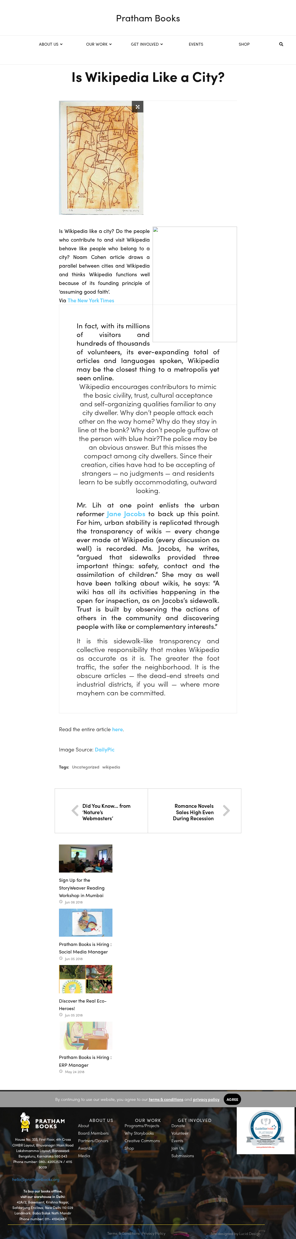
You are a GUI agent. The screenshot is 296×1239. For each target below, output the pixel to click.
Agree (232, 1099)
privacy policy (206, 1099)
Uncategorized (85, 767)
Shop (129, 1148)
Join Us (177, 1148)
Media (84, 1155)
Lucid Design (249, 1233)
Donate (178, 1125)
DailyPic (104, 749)
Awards (85, 1148)
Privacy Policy (153, 1233)
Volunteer (179, 1133)
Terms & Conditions (123, 1233)
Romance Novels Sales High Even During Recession (193, 812)
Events (177, 1140)
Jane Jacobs (126, 513)
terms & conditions (166, 1099)
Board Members (93, 1133)
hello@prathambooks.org (36, 1179)
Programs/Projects (142, 1125)
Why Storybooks (139, 1133)
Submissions (182, 1155)
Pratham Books (148, 17)
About (83, 1125)
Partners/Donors (93, 1140)
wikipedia (111, 767)
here (117, 729)
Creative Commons (142, 1140)
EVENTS (196, 44)
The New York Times (91, 300)
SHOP (244, 44)
